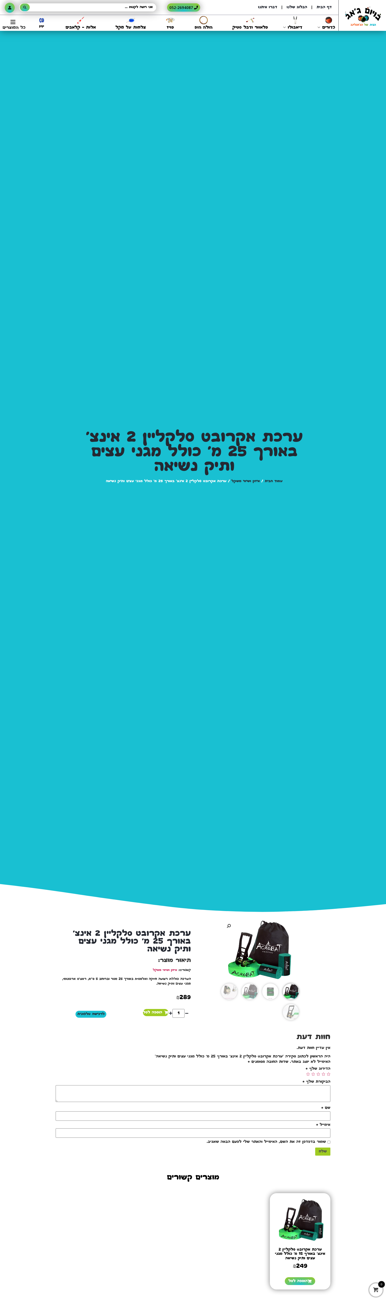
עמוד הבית (274, 481)
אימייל (323, 1125)
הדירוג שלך (318, 1069)
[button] (12, 25)
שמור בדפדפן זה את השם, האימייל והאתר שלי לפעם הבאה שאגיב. (266, 1142)
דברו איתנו (267, 7)
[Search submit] (25, 7)
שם (325, 1108)
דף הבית (324, 7)
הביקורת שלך (316, 1082)
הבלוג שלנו (297, 7)
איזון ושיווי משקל (245, 481)
